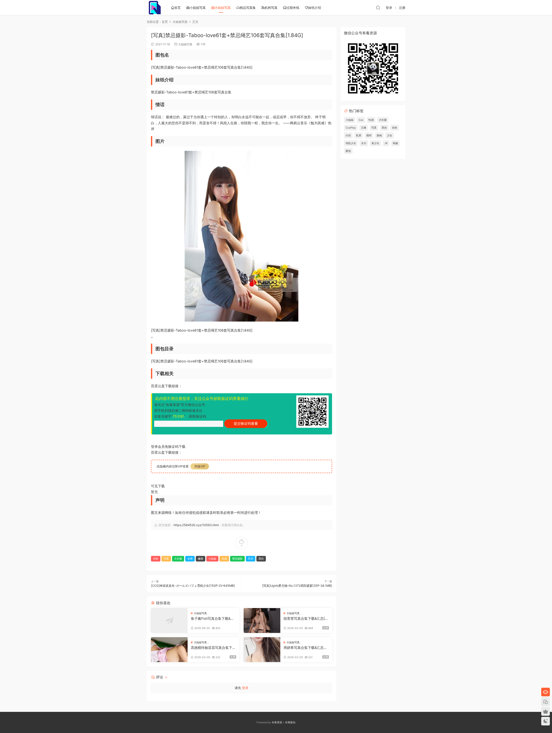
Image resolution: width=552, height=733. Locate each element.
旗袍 (379, 135)
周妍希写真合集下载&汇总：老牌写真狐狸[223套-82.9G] (306, 647)
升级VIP (199, 466)
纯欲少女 (351, 143)
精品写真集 (248, 8)
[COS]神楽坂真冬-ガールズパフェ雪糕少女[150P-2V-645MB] (193, 585)
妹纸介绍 (314, 8)
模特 (369, 135)
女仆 (363, 143)
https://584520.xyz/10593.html (196, 525)
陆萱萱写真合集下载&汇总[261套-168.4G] (305, 618)
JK (386, 143)
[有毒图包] (154, 7)
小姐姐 (212, 558)
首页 (177, 8)
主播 (363, 127)
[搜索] (378, 7)
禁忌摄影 (237, 558)
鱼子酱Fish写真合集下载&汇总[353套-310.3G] (212, 618)
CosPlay (351, 127)
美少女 (375, 143)
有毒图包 (290, 722)
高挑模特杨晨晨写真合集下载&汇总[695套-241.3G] (213, 647)
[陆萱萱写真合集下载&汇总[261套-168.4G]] (262, 620)
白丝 (348, 135)
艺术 (250, 558)
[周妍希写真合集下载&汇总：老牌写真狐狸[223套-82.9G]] (262, 649)
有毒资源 (277, 722)
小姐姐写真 (198, 8)
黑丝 (261, 558)
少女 (389, 135)
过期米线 (292, 8)
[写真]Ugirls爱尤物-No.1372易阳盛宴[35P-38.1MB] (297, 585)
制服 (395, 143)
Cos (361, 119)
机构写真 (271, 8)
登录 (245, 688)
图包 (348, 151)
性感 (224, 558)
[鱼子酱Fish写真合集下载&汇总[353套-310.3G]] (169, 620)
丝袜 (155, 558)
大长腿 (178, 558)
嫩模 (200, 558)
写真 (166, 558)
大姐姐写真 (223, 8)
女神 (190, 558)
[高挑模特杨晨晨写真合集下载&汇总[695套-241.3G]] (169, 649)
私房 (358, 135)
